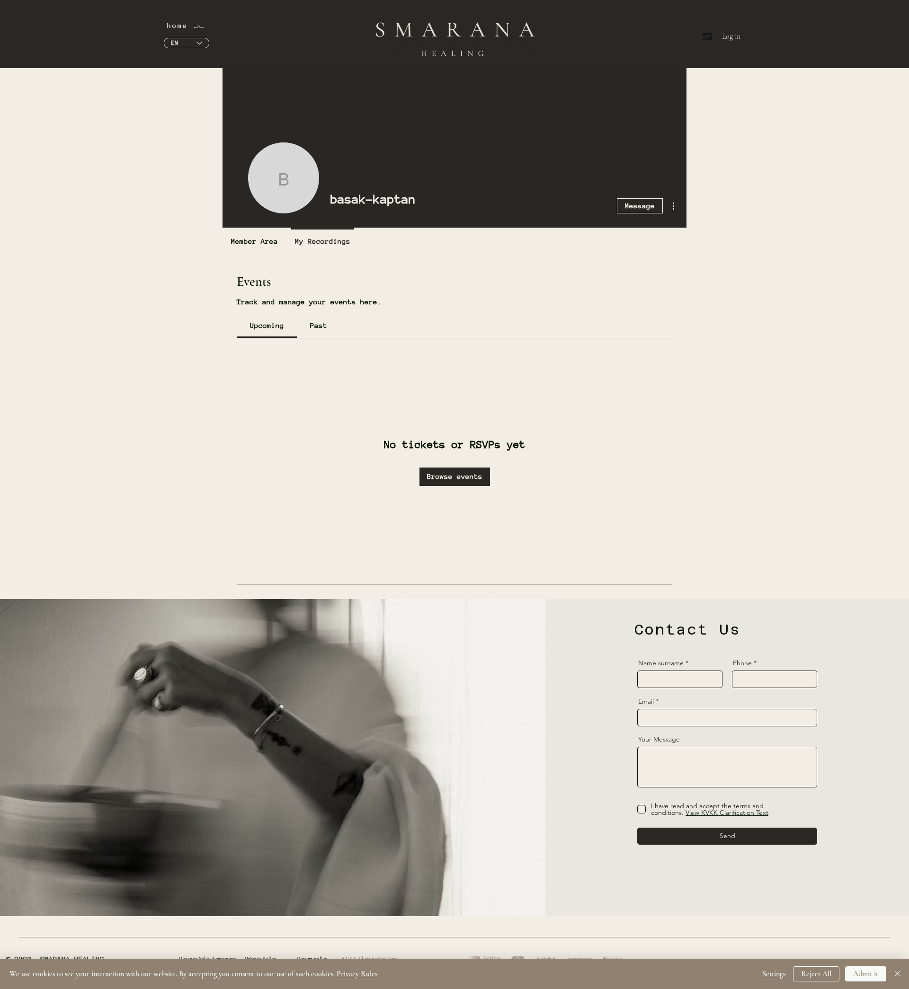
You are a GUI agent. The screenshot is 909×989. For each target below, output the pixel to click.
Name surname (661, 663)
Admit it (865, 974)
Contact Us (687, 629)
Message (640, 206)
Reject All (816, 974)
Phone (742, 663)
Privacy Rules (357, 974)
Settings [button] (773, 974)
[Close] (897, 973)
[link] (267, 325)
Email (646, 701)
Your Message (659, 739)
